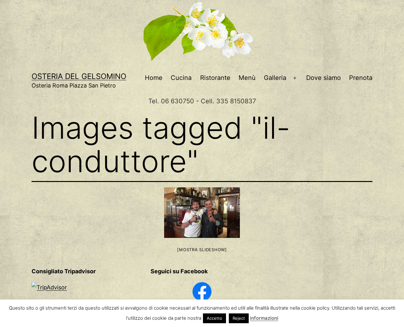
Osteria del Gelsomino (79, 76)
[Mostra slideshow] (202, 249)
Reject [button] (239, 318)
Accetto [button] (214, 318)
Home (154, 78)
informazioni (264, 318)
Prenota (360, 78)
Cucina (181, 78)
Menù (247, 78)
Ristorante (215, 78)
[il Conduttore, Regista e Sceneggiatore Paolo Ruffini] (202, 212)
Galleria (275, 78)
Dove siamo (323, 78)
